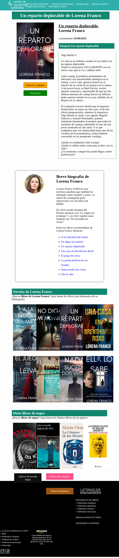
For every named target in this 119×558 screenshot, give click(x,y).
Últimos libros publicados (37, 4)
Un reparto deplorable (78, 26)
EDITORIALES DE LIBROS (87, 500)
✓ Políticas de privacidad (10, 542)
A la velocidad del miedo (74, 237)
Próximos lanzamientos (62, 4)
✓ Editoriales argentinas (86, 506)
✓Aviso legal (5, 545)
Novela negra (82, 4)
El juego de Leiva (70, 255)
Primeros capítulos (35, 85)
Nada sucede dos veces (73, 269)
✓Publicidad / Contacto (9, 537)
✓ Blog (3, 534)
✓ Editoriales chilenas (85, 509)
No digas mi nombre (72, 241)
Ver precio (35, 93)
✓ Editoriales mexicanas (86, 512)
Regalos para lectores (36, 6)
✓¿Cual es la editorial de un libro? (14, 531)
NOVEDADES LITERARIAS (87, 523)
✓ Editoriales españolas (86, 503)
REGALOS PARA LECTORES (88, 517)
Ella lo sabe (67, 274)
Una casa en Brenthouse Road (77, 251)
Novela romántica (99, 4)
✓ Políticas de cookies (9, 540)
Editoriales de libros (58, 6)
